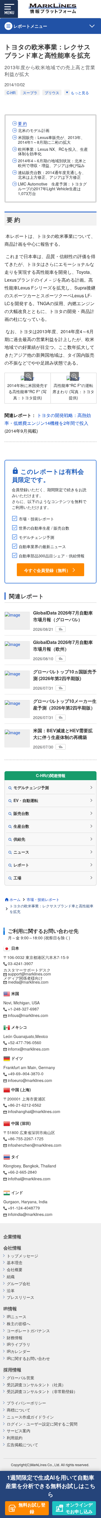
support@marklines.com (29, 974)
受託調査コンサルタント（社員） (36, 1384)
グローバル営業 (20, 1377)
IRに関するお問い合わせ (28, 1358)
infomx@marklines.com (28, 1049)
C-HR (11, 92)
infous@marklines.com (28, 1015)
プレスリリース (20, 1297)
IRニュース (16, 1316)
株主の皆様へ (18, 1323)
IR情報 (10, 1308)
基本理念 (14, 1262)
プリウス (52, 92)
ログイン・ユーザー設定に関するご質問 (42, 1424)
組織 (11, 1276)
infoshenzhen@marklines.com (34, 1145)
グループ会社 (18, 1283)
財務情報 (14, 1337)
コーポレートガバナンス (28, 1330)
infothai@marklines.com (29, 1178)
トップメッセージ (22, 1255)
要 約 (22, 123)
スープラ (30, 92)
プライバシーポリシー (26, 1403)
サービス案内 (18, 1430)
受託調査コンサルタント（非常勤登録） (42, 1391)
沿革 (11, 1290)
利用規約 (14, 1437)
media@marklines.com (28, 982)
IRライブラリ (18, 1344)
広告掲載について (22, 1444)
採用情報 (12, 1370)
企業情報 (12, 1236)
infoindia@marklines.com (30, 1214)
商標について (18, 1410)
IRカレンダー (18, 1351)
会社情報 (12, 1248)
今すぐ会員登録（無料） (47, 570)
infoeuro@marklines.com (30, 1080)
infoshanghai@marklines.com (34, 1111)
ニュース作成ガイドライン (30, 1417)
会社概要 (14, 1269)
